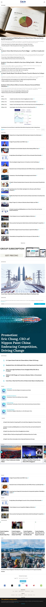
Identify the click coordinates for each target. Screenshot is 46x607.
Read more (23, 242)
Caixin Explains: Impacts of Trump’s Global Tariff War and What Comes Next (17, 535)
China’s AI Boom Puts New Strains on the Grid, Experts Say (13, 58)
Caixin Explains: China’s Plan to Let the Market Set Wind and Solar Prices (28, 535)
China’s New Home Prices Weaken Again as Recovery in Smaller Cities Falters (17, 44)
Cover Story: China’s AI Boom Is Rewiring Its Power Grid (13, 57)
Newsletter (16, 591)
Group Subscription (27, 591)
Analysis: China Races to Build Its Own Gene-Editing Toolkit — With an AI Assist (21, 63)
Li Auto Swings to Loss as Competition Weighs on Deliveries (22, 216)
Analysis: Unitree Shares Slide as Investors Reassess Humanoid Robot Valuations (20, 85)
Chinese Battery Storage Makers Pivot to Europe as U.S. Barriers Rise (24, 236)
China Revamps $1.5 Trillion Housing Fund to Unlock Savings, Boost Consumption (18, 45)
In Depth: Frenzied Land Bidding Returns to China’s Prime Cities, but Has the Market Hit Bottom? (22, 38)
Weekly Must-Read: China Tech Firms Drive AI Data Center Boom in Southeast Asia (27, 195)
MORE (43, 129)
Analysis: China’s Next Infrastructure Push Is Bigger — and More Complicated (22, 51)
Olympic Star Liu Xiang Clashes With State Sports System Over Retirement (25, 135)
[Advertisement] (23, 468)
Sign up (39, 303)
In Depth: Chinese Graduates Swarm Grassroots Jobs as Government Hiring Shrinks (27, 182)
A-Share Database (27, 124)
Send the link (23, 581)
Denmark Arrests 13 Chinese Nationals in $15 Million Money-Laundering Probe (26, 168)
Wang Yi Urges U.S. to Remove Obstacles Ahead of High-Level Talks (23, 202)
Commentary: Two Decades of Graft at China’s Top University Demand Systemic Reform (23, 404)
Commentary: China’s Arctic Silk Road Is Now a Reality (17, 397)
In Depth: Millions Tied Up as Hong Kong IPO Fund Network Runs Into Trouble (20, 434)
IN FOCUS (2, 444)
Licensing (32, 591)
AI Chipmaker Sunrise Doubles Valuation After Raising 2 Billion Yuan (24, 148)
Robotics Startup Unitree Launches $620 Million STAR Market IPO (15, 92)
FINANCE (2, 475)
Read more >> (3, 301)
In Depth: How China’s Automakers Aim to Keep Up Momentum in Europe (19, 439)
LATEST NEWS (3, 132)
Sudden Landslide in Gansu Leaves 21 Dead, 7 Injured (12, 81)
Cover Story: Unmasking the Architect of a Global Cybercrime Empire (23, 101)
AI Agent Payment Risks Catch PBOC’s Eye (18, 141)
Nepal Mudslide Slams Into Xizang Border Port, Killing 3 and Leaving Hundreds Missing (19, 79)
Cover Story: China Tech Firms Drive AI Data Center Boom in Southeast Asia (20, 294)
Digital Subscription (21, 591)
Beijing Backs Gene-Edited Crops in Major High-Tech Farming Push (15, 70)
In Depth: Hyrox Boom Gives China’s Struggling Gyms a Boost (21, 98)
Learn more (16, 602)
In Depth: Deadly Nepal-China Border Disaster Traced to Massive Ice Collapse (22, 73)
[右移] (45, 452)
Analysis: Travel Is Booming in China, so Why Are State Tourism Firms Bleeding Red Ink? (26, 104)
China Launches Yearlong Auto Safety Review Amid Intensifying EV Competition (26, 223)
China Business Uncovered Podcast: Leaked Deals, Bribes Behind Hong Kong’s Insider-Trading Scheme (20, 127)
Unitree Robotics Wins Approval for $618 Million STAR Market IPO (15, 91)
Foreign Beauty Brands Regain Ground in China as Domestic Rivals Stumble (25, 155)
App (13, 591)
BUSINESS (2, 497)
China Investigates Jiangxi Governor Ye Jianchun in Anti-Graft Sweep (24, 162)
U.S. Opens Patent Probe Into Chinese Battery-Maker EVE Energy (22, 360)
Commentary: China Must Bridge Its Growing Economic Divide (22, 175)
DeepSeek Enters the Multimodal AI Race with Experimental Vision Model (24, 365)
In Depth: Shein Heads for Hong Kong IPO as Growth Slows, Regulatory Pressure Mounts (22, 422)
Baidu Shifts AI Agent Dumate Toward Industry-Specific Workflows (23, 229)
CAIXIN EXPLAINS (4, 520)
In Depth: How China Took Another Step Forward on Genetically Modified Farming (18, 68)
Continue (23, 603)
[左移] (1, 452)
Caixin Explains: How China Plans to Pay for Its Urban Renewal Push (23, 107)
